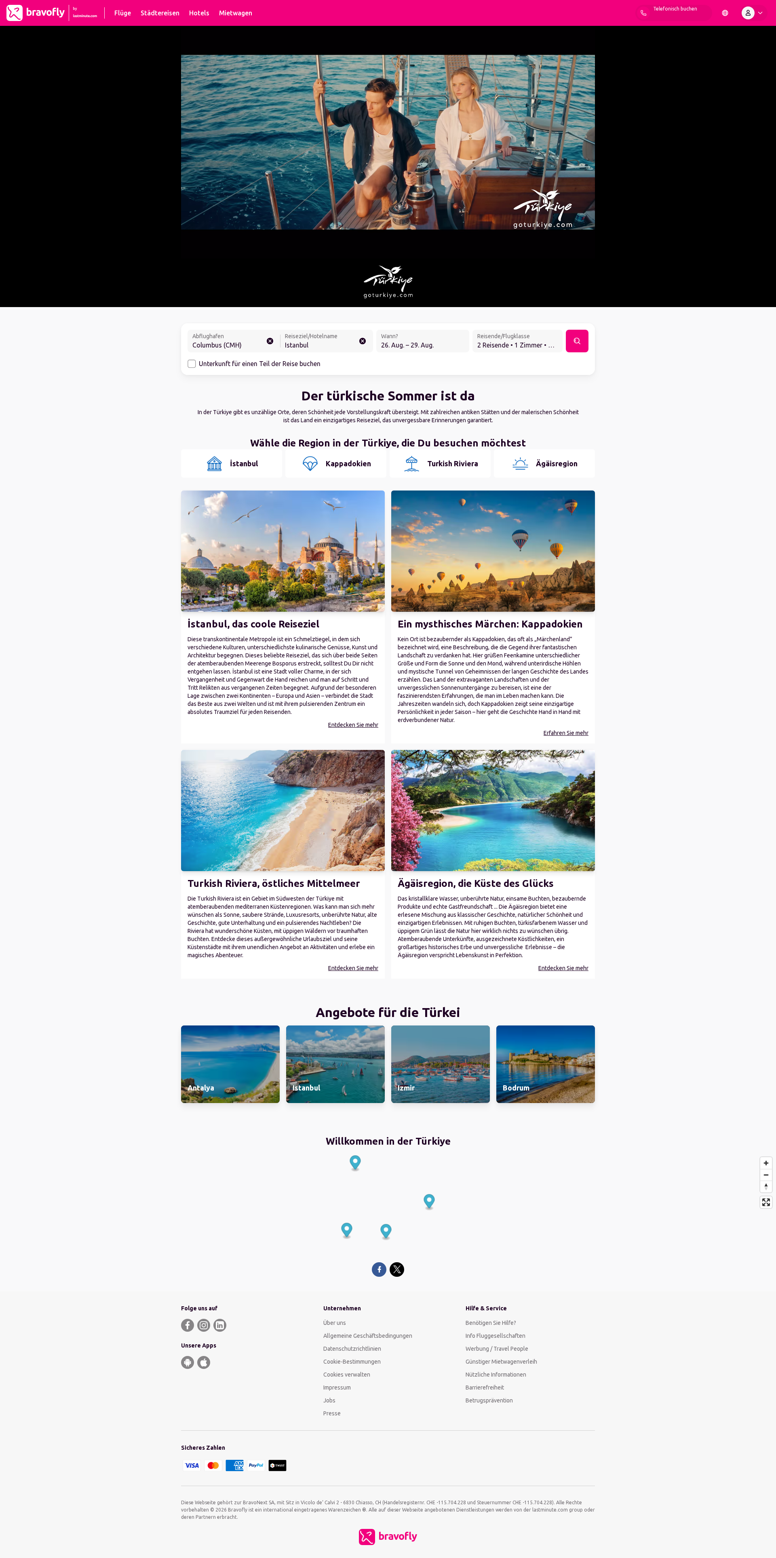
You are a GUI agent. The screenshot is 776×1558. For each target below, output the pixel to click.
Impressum (337, 1387)
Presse (332, 1413)
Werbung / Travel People (497, 1348)
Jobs (329, 1400)
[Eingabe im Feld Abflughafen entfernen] (270, 341)
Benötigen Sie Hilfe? (491, 1323)
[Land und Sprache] (725, 13)
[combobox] (234, 341)
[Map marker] (355, 1164)
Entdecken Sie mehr (353, 725)
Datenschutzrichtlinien (352, 1348)
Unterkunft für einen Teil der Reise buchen (260, 363)
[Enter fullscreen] (766, 1202)
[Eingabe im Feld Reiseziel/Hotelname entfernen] (362, 341)
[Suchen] (577, 341)
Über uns (334, 1323)
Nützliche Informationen (496, 1374)
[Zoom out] (766, 1175)
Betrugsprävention (489, 1400)
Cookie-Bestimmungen (352, 1361)
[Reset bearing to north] (766, 1186)
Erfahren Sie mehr (566, 733)
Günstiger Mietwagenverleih (501, 1361)
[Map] (388, 1203)
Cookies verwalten (346, 1374)
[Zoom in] (766, 1163)
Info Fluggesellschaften (495, 1336)
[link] (230, 1064)
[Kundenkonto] (754, 13)
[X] (397, 1269)
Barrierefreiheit (485, 1387)
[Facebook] (379, 1269)
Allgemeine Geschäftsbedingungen (367, 1336)
